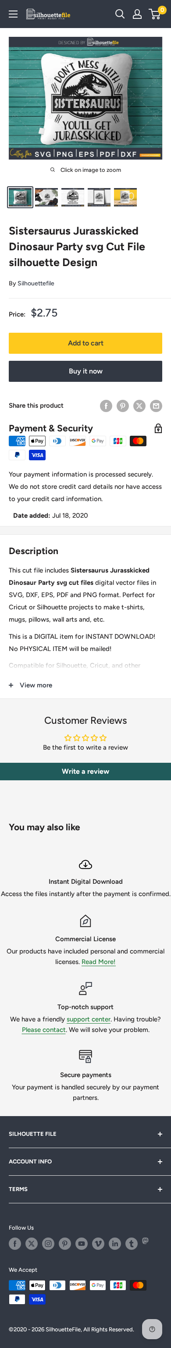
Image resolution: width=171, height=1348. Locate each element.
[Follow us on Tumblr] (131, 1244)
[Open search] (120, 14)
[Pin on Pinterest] (123, 405)
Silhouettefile (36, 283)
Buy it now (86, 371)
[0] (155, 14)
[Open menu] (13, 14)
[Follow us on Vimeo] (98, 1244)
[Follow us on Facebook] (15, 1244)
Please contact (44, 1030)
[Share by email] (156, 405)
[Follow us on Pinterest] (65, 1244)
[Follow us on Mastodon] (148, 1244)
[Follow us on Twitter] (31, 1244)
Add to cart (85, 343)
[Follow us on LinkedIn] (115, 1244)
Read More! (99, 962)
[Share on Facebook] (106, 405)
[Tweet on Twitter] (139, 405)
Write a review (85, 771)
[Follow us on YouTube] (81, 1244)
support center (88, 1019)
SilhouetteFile (63, 1329)
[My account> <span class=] (137, 14)
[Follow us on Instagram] (48, 1244)
